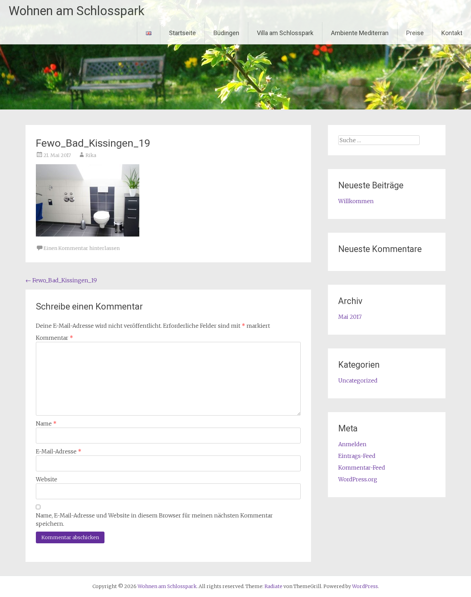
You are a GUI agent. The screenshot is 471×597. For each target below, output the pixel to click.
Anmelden (352, 444)
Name (46, 423)
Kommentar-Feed (361, 467)
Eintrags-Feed (356, 455)
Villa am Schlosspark (285, 32)
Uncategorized (358, 380)
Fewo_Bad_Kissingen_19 (61, 280)
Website (46, 479)
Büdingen (226, 32)
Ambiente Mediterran (360, 32)
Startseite (182, 32)
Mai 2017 (350, 316)
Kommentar (54, 337)
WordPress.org (357, 479)
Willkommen (356, 201)
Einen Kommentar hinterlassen (81, 248)
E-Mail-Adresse (58, 451)
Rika (91, 155)
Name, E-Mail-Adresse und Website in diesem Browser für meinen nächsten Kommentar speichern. (154, 519)
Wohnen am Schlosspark (76, 11)
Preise (415, 32)
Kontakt (451, 32)
